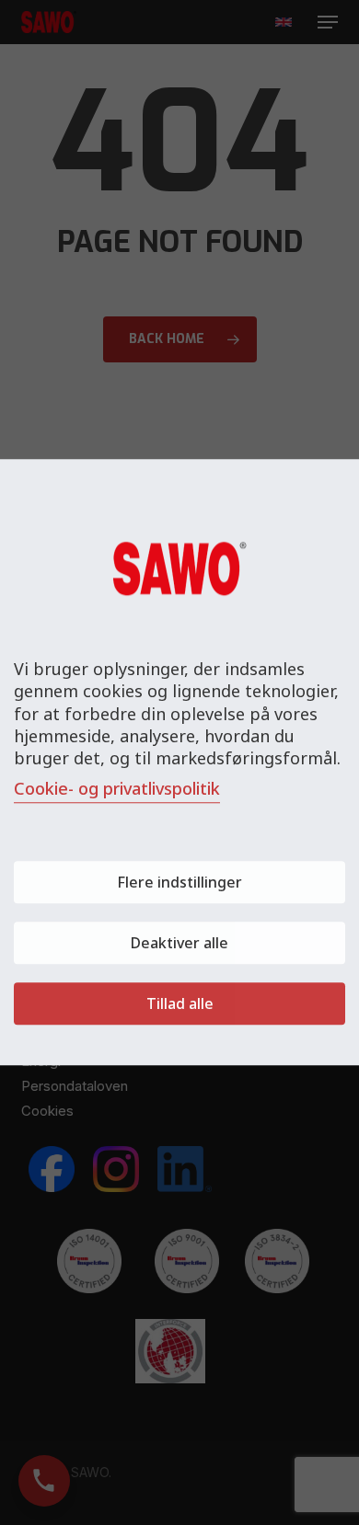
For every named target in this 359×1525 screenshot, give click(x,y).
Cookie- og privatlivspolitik (117, 789)
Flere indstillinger (179, 883)
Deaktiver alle (179, 944)
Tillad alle (180, 1004)
